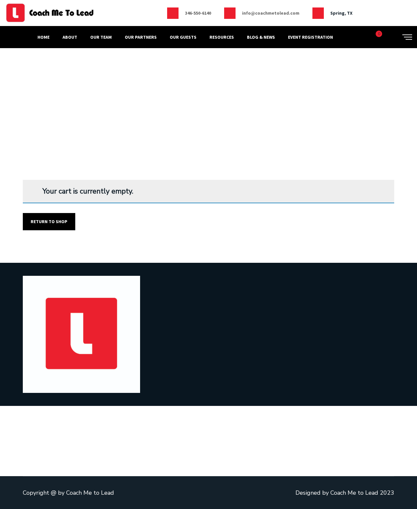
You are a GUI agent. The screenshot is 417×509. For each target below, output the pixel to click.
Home (43, 37)
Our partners (141, 37)
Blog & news (261, 37)
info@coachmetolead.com (270, 13)
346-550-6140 (198, 13)
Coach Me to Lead (90, 493)
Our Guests (183, 37)
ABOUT (70, 37)
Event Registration (310, 37)
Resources (221, 37)
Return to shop (49, 221)
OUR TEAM (101, 37)
